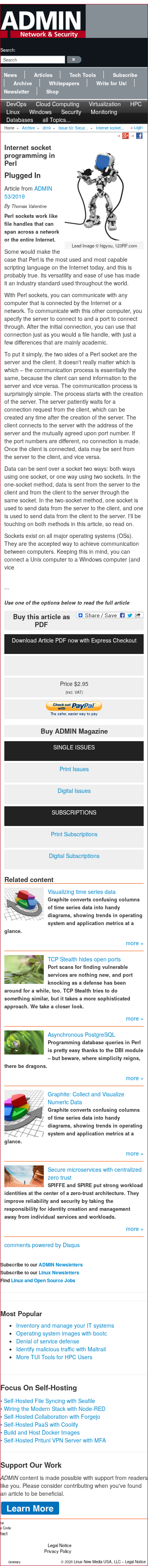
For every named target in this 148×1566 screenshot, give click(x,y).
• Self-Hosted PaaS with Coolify (39, 1424)
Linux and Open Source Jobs (43, 1280)
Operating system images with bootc (61, 1333)
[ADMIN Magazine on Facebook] (138, 135)
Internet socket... (110, 128)
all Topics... (57, 120)
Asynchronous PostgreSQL (81, 1034)
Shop (52, 91)
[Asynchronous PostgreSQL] (24, 1041)
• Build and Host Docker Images (40, 1432)
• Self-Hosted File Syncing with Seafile (47, 1401)
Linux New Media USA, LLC (97, 1561)
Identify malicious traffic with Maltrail (61, 1349)
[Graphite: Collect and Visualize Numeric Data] (24, 1112)
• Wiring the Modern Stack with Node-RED (52, 1408)
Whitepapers (64, 83)
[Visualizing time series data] (24, 903)
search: (7, 50)
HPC (136, 104)
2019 (47, 128)
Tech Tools (82, 75)
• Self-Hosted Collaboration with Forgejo (50, 1416)
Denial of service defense (47, 1341)
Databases (19, 120)
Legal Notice (59, 1545)
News (10, 75)
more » (135, 943)
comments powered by (42, 1245)
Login (138, 127)
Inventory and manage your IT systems (65, 1325)
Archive (22, 83)
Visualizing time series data (82, 891)
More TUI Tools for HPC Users (54, 1357)
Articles (43, 75)
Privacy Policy (57, 1551)
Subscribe (125, 75)
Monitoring (104, 112)
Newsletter (16, 91)
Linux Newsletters (59, 1272)
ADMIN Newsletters (61, 1264)
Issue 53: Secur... (73, 128)
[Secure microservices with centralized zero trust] (24, 1175)
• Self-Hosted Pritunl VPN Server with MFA (53, 1440)
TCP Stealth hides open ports (84, 959)
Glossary (14, 1562)
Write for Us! (111, 83)
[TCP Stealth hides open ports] (24, 968)
